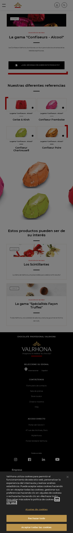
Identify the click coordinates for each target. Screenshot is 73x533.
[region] (36, 502)
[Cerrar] (67, 477)
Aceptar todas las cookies (36, 527)
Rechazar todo (36, 518)
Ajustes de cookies (36, 509)
